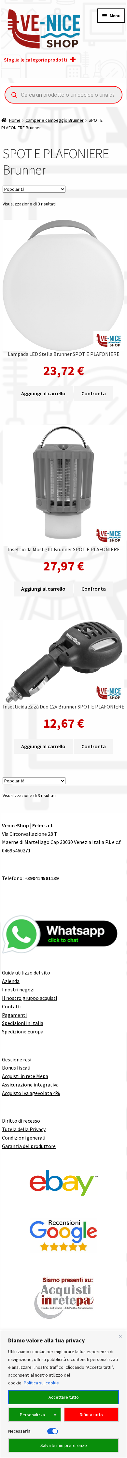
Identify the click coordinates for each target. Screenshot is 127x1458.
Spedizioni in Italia (22, 1023)
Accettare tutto (64, 1397)
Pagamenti (14, 1015)
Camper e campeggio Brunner (54, 120)
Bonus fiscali (16, 1067)
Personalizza (32, 1415)
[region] (63, 1394)
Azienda (11, 981)
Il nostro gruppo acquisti (29, 998)
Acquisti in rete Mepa (25, 1076)
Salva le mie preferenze (63, 1445)
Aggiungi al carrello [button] (43, 393)
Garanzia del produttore (29, 1146)
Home (15, 120)
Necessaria (19, 1431)
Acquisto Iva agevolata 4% (31, 1093)
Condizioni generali (23, 1137)
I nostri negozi (18, 989)
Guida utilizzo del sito (26, 972)
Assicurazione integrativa (30, 1084)
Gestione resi (16, 1059)
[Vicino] (120, 1336)
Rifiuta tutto (91, 1415)
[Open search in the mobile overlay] (63, 95)
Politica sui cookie (41, 1383)
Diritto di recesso (21, 1120)
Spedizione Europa (22, 1031)
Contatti (11, 1006)
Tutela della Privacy (24, 1129)
